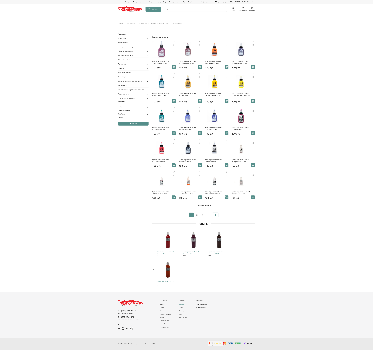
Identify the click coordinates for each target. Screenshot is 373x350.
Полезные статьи (175, 2)
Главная (120, 23)
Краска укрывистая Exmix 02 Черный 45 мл (187, 161)
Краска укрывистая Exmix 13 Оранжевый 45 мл (213, 62)
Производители (123, 94)
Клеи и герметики (124, 60)
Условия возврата (155, 2)
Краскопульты (122, 38)
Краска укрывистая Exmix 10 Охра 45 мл (187, 94)
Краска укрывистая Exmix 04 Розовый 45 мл (240, 128)
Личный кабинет (189, 2)
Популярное (182, 311)
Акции (165, 2)
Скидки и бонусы (200, 307)
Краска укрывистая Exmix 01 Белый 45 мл (213, 161)
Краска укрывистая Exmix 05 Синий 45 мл (213, 128)
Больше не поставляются (126, 98)
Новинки (181, 304)
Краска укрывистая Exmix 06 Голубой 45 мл (187, 128)
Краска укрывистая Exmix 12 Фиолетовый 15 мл (213, 193)
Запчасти (121, 68)
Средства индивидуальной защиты (130, 81)
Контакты (128, 2)
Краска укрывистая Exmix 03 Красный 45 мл (160, 161)
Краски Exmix (163, 23)
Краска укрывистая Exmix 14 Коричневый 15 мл (160, 193)
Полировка (122, 64)
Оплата (135, 2)
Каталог (155, 9)
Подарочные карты (201, 304)
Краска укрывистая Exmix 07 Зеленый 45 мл (160, 128)
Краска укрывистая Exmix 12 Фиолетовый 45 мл (240, 62)
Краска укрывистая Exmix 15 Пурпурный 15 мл (240, 161)
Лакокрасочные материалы (127, 47)
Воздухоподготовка (124, 72)
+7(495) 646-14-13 (234, 2)
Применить (133, 123)
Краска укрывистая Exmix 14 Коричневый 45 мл (187, 62)
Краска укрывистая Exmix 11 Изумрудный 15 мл (241, 193)
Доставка (143, 2)
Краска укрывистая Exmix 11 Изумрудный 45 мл (161, 94)
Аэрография (131, 23)
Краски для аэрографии (147, 23)
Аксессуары (122, 77)
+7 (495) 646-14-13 (127, 310)
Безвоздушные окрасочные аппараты (131, 90)
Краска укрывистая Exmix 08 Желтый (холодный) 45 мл (241, 95)
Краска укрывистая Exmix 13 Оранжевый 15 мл (187, 193)
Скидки (181, 307)
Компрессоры (123, 42)
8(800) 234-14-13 (247, 2)
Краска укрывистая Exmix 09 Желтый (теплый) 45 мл (214, 94)
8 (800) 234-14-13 (126, 317)
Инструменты (122, 85)
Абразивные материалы (126, 51)
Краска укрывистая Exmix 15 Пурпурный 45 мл (160, 62)
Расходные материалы (125, 55)
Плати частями (164, 327)
